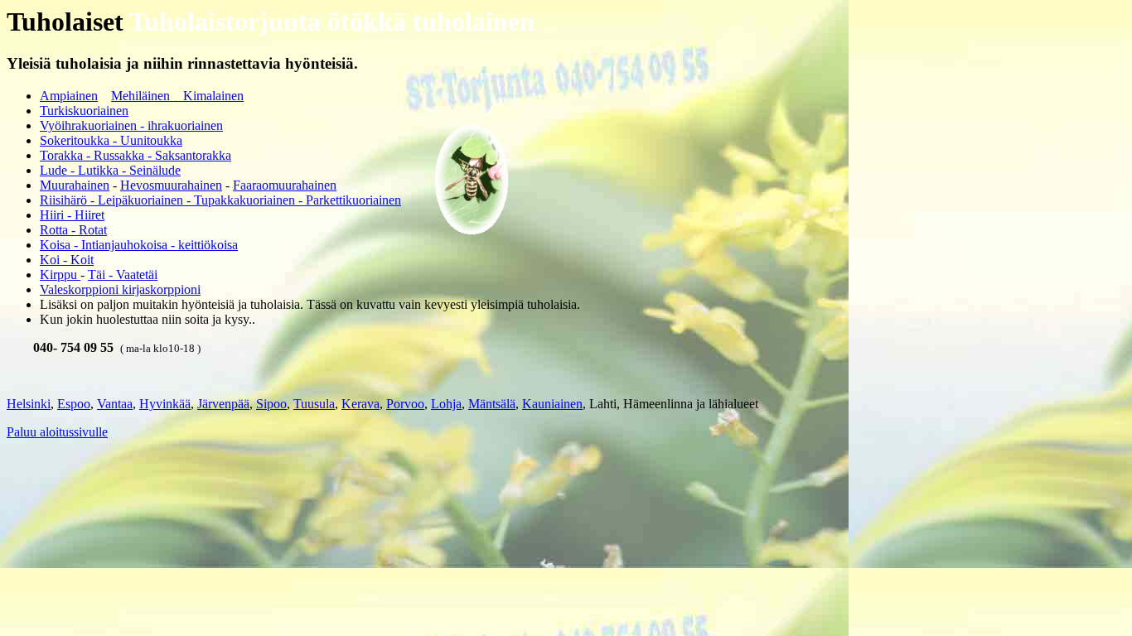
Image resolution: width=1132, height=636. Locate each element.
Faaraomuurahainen (284, 185)
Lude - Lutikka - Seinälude (110, 170)
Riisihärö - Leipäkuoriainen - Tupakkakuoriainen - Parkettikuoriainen (220, 200)
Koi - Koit (67, 260)
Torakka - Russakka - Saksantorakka (135, 155)
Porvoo (405, 404)
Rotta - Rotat (73, 230)
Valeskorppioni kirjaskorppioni (120, 289)
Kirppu (60, 274)
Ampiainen (69, 96)
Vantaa (115, 404)
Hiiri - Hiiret (72, 215)
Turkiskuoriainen (84, 111)
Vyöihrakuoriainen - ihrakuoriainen (131, 125)
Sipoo (271, 404)
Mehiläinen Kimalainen (177, 96)
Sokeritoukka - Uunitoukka (111, 140)
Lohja (446, 404)
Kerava (360, 404)
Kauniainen (552, 404)
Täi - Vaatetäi (122, 274)
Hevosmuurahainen (171, 185)
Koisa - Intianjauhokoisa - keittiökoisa (139, 245)
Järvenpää (223, 404)
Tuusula (314, 404)
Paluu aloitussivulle (57, 432)
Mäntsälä (491, 404)
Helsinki (29, 404)
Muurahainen (74, 185)
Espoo (73, 404)
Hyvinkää (165, 404)
